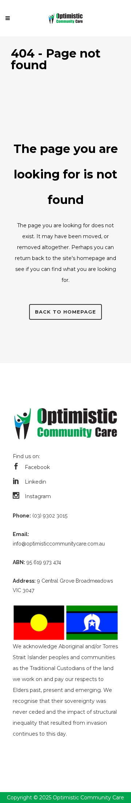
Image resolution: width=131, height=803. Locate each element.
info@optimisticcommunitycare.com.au (59, 544)
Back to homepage (65, 312)
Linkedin (35, 482)
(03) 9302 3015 (49, 516)
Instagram (38, 496)
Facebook (37, 467)
